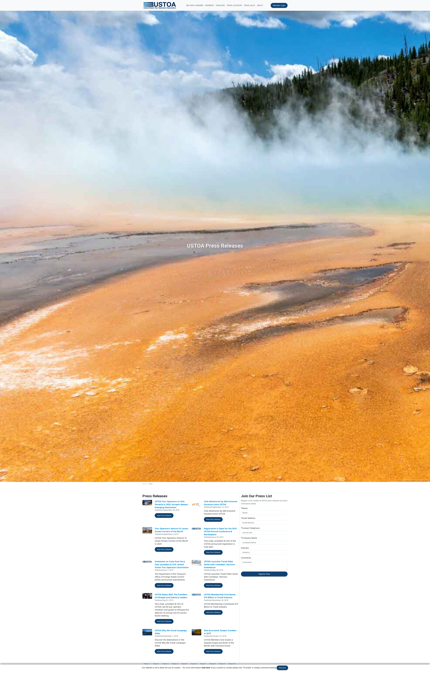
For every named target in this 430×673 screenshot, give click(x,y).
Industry (245, 548)
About (144, 484)
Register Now (264, 574)
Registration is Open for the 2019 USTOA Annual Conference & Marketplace (220, 531)
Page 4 (175, 664)
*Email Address (248, 518)
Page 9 (222, 664)
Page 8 (212, 664)
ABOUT (260, 5)
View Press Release (164, 515)
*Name (244, 508)
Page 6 (194, 664)
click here (206, 667)
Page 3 (165, 664)
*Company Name (249, 538)
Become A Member (194, 5)
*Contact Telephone (250, 528)
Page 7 (203, 664)
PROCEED (282, 668)
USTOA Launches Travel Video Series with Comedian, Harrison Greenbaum (219, 564)
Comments (246, 557)
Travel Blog (249, 5)
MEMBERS (209, 5)
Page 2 (156, 664)
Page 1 (147, 664)
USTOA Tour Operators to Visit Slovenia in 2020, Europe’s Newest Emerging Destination (171, 504)
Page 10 (232, 664)
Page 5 (184, 664)
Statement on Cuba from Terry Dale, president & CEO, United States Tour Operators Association (172, 564)
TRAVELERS (220, 5)
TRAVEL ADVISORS (234, 5)
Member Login (279, 5)
